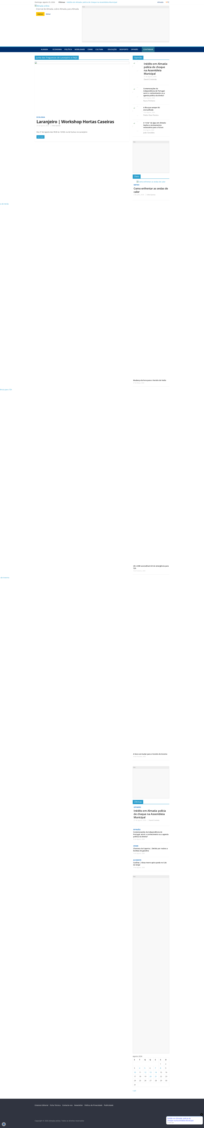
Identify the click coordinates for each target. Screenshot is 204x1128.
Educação (112, 49)
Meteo (136, 185)
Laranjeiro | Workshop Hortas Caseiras (75, 121)
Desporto (123, 49)
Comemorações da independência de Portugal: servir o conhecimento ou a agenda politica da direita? (154, 92)
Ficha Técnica (55, 1105)
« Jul (134, 1091)
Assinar (40, 14)
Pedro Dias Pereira (150, 115)
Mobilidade (80, 49)
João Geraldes (149, 132)
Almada (44, 49)
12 (145, 1072)
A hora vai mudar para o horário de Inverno (150, 754)
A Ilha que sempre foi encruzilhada (151, 108)
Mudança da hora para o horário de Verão (149, 380)
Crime (90, 49)
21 (156, 1076)
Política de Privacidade (93, 1105)
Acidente (137, 860)
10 (135, 1072)
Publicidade (108, 1105)
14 (156, 1072)
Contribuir (148, 49)
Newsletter (78, 1105)
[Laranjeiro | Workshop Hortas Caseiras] (82, 63)
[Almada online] (37, 49)
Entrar (48, 14)
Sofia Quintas (56, 126)
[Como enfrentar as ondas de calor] (151, 182)
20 (150, 1076)
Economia (57, 49)
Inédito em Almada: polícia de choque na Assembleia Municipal (92, 2)
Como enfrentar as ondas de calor (151, 190)
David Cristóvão (150, 79)
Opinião (134, 49)
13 (150, 1072)
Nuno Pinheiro (149, 101)
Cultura (99, 49)
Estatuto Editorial (41, 1105)
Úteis (136, 176)
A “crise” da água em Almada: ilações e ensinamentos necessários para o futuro (154, 125)
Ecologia (40, 117)
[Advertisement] (125, 24)
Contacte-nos (67, 1105)
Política (68, 49)
